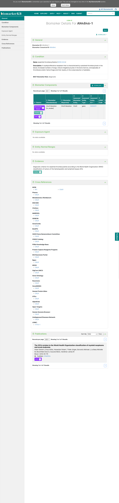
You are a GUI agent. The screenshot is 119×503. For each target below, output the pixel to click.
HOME (36, 13)
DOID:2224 (61, 62)
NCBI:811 (93, 106)
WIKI (73, 13)
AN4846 (53, 47)
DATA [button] (52, 13)
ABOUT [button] (65, 13)
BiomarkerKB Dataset (39, 108)
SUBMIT (79, 13)
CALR (61, 189)
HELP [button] (58, 13)
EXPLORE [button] (43, 13)
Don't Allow (65, 5)
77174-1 (37, 324)
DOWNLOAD (102, 34)
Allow (53, 5)
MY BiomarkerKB (107, 9)
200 (46, 339)
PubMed (38, 113)
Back (105, 30)
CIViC (37, 117)
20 (47, 91)
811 (36, 189)
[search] (113, 13)
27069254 (47, 356)
